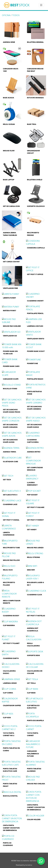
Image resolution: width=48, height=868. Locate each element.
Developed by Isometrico (24, 865)
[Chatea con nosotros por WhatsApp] (41, 861)
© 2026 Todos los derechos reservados (24, 861)
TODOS (16, 15)
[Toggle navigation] (41, 5)
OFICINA (6, 15)
